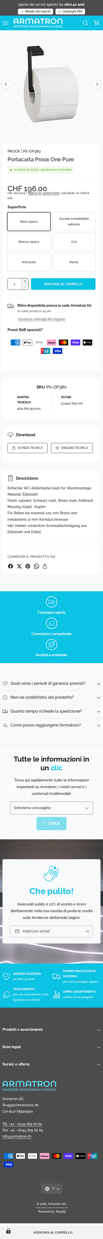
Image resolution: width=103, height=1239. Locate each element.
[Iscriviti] (87, 931)
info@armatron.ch (16, 1136)
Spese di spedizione (44, 193)
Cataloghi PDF (72, 11)
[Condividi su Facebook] (11, 566)
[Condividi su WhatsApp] (37, 566)
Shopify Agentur (42, 1207)
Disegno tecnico (74, 448)
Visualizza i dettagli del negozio (41, 319)
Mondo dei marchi (37, 11)
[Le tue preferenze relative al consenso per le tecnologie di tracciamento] (8, 1231)
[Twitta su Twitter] (19, 566)
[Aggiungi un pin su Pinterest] (28, 566)
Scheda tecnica (30, 448)
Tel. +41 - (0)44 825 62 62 (22, 1124)
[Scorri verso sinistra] (6, 84)
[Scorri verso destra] (97, 84)
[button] (5, 22)
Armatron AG (57, 1204)
